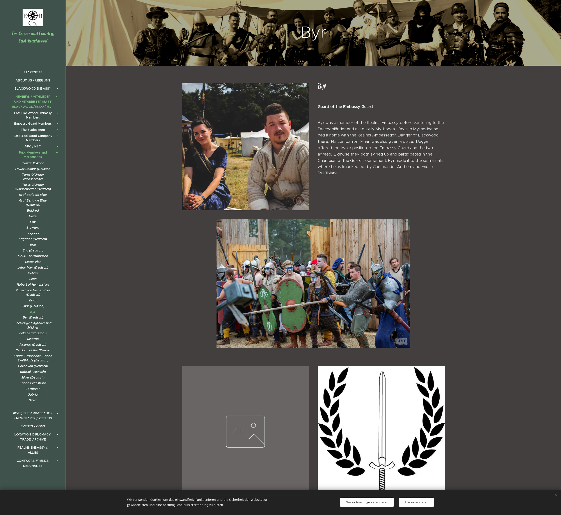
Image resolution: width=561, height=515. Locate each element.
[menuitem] (32, 72)
